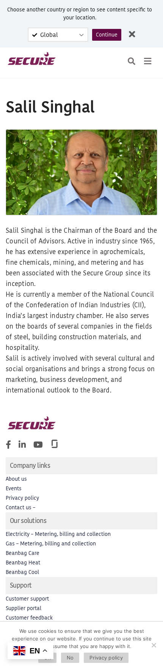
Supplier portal (23, 608)
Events (14, 489)
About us (16, 479)
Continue (107, 35)
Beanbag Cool (22, 572)
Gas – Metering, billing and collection (51, 544)
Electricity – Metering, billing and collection (58, 534)
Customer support (27, 599)
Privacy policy (22, 498)
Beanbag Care (22, 553)
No (70, 658)
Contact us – (20, 508)
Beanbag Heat (23, 563)
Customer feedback (29, 618)
